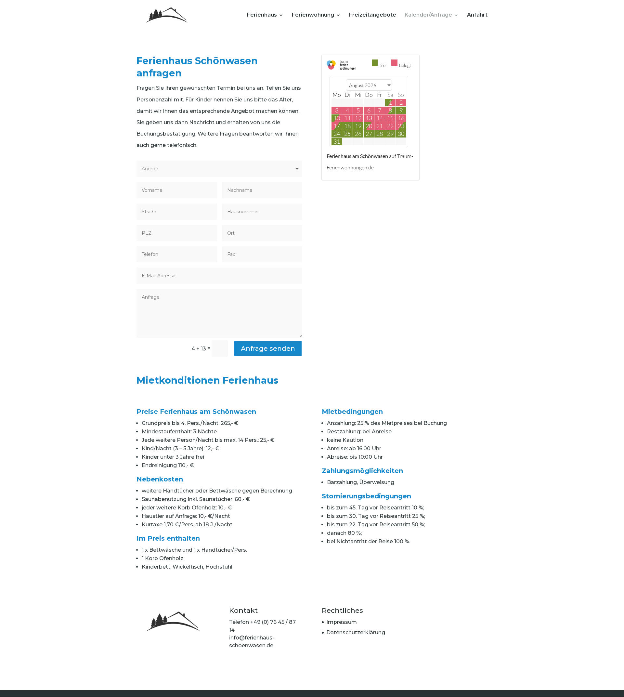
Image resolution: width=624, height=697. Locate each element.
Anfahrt (477, 15)
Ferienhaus (262, 15)
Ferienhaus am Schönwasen (357, 156)
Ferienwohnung (313, 15)
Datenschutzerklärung (355, 632)
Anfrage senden (268, 348)
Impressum (341, 622)
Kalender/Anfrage (428, 15)
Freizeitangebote (372, 15)
